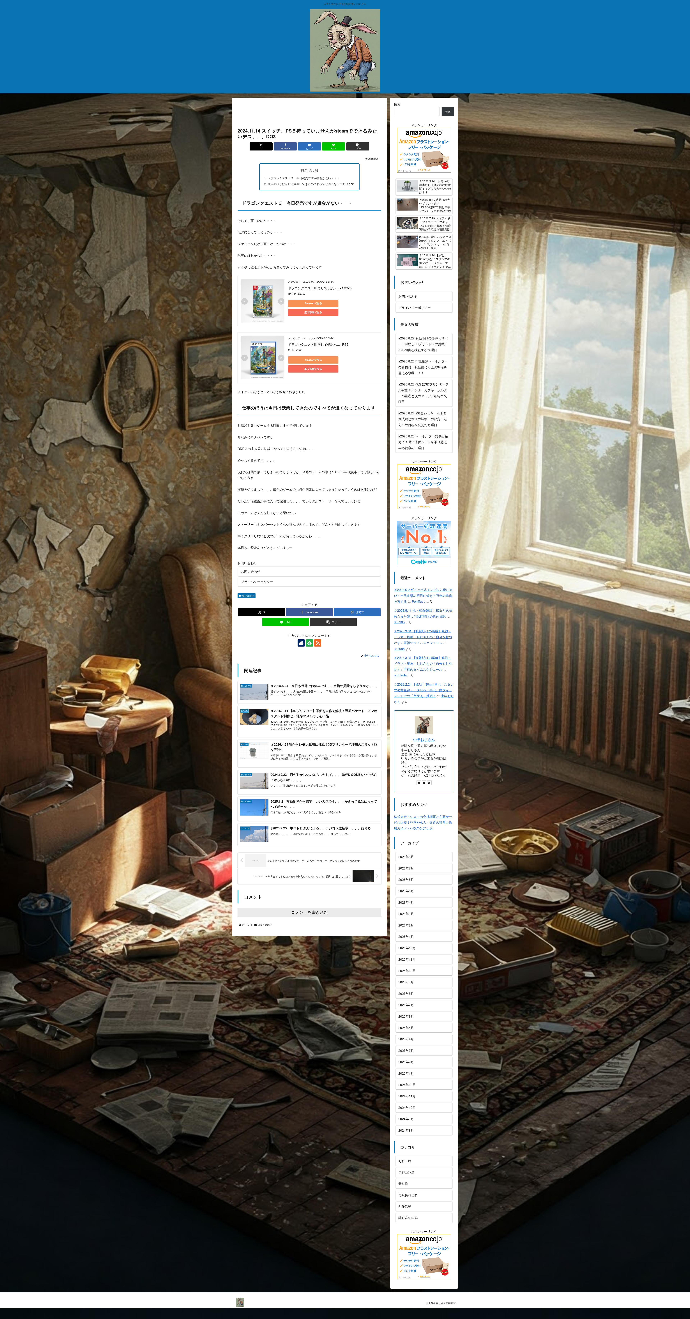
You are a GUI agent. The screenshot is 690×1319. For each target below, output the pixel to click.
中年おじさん (424, 739)
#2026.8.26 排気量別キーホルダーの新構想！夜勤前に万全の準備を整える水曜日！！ (423, 367)
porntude (400, 675)
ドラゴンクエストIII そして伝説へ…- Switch (320, 288)
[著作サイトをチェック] (301, 643)
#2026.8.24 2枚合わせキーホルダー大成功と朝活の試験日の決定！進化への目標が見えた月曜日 (424, 419)
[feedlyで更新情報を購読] (309, 643)
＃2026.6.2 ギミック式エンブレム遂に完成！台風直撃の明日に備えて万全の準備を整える (423, 595)
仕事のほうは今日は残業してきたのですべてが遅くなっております (311, 184)
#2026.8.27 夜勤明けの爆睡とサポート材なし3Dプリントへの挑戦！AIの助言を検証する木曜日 (423, 344)
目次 (304, 170)
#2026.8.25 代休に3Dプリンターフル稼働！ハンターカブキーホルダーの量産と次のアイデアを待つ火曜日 (423, 393)
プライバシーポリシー (257, 581)
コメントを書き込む (309, 912)
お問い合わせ (250, 571)
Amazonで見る (313, 303)
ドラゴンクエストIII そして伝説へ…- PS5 (318, 344)
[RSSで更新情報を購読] (317, 643)
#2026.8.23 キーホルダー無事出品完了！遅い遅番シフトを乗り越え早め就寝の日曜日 (423, 442)
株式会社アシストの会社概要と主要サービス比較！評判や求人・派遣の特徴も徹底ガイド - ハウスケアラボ (423, 822)
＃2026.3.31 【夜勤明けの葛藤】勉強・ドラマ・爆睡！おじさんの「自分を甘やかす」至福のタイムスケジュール (423, 637)
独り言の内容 (248, 595)
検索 (397, 104)
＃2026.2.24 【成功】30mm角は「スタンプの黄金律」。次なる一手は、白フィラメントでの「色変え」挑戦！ (424, 690)
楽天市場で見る (313, 312)
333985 (399, 622)
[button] (357, 146)
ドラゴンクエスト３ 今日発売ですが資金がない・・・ (304, 178)
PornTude (418, 601)
